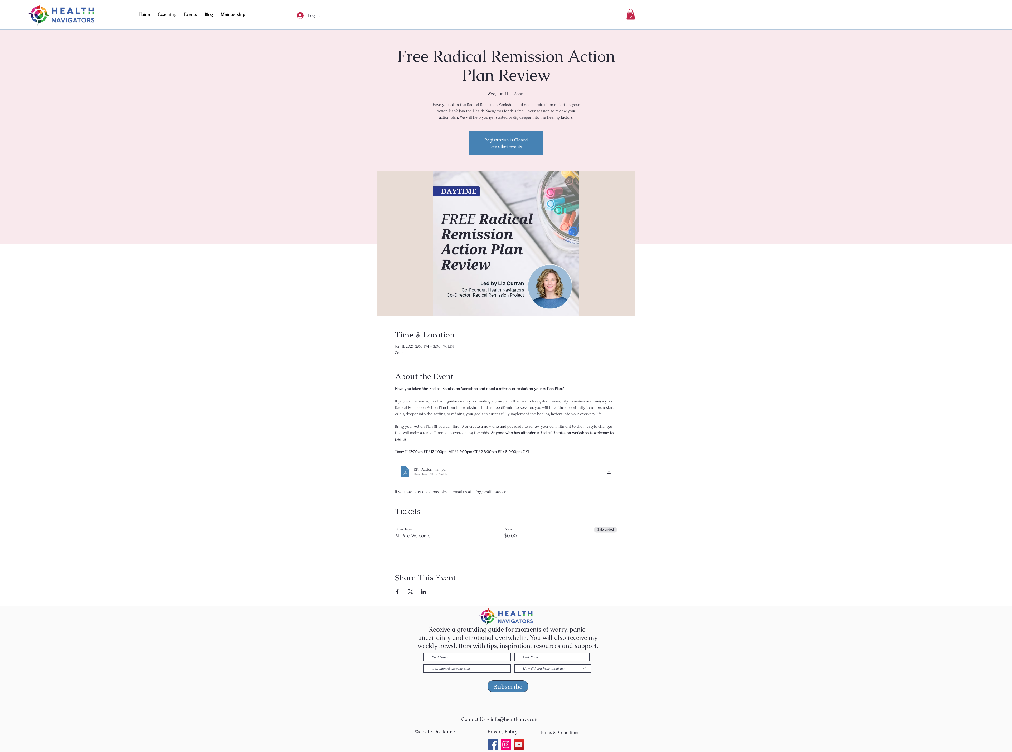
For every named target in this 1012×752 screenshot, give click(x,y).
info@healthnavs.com (514, 719)
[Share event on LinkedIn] (423, 591)
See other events (506, 146)
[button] (630, 14)
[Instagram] (506, 744)
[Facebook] (493, 744)
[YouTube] (519, 744)
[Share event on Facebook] (397, 591)
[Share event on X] (410, 591)
